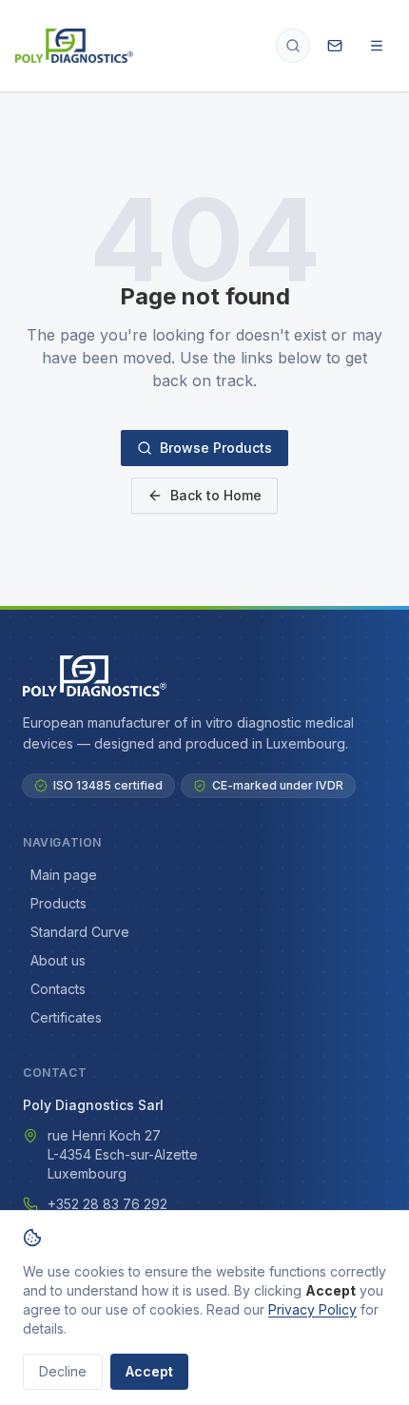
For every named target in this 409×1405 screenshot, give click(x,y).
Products (58, 903)
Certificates (66, 1017)
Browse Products (216, 447)
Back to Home (216, 495)
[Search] (293, 46)
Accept (149, 1371)
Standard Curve (79, 932)
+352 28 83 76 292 (107, 1204)
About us (58, 960)
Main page (63, 875)
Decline (63, 1371)
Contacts (58, 989)
